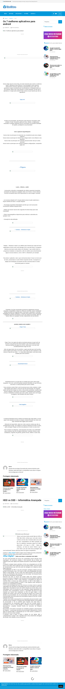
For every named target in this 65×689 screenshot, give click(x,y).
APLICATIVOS (18, 15)
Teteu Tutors (47, 510)
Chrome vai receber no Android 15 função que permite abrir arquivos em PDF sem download (20, 2)
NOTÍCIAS (11, 15)
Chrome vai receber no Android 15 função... (35, 491)
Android (11, 19)
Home (6, 19)
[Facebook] (53, 15)
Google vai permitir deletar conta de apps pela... (55, 50)
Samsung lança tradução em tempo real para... (22, 490)
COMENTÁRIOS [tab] (58, 44)
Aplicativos (34, 486)
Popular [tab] (51, 44)
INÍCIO (5, 15)
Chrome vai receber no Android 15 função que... (56, 68)
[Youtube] (56, 15)
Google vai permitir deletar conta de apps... (8, 490)
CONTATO (33, 15)
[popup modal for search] (60, 15)
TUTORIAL (26, 15)
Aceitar (60, 686)
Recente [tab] (46, 44)
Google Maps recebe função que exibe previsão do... (55, 76)
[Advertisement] (41, 9)
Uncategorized (8, 485)
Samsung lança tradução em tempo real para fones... (55, 59)
